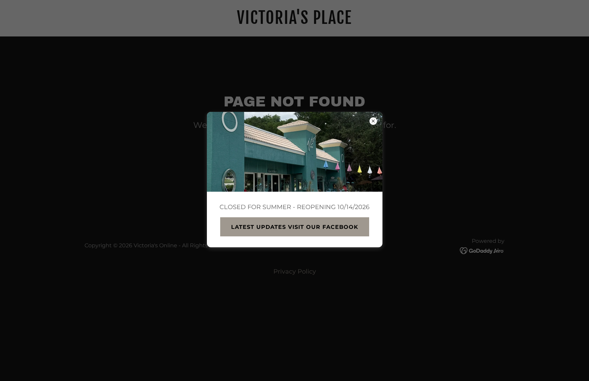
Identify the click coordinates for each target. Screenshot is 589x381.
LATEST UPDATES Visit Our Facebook (294, 227)
